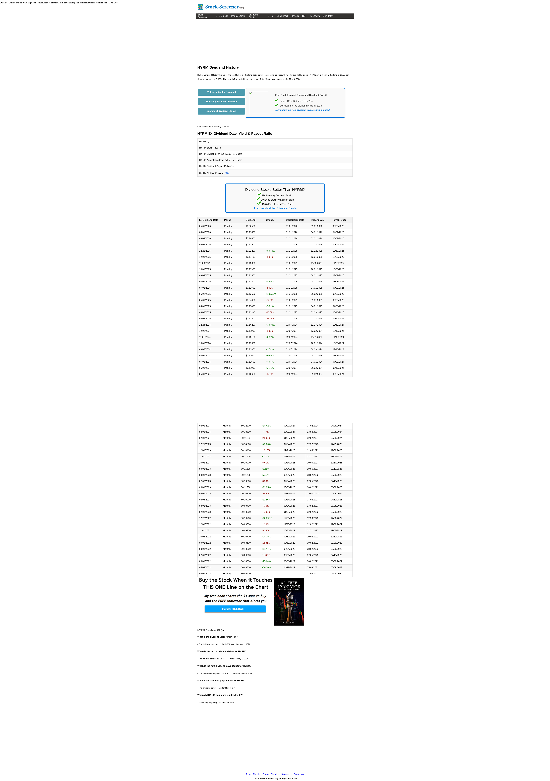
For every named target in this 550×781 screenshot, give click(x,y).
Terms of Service (253, 774)
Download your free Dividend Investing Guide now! (302, 110)
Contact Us (287, 774)
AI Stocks (315, 16)
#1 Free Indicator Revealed (221, 92)
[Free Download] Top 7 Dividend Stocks (275, 208)
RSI (304, 16)
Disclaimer (275, 774)
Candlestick (282, 16)
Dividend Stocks (253, 15)
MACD (295, 16)
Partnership (299, 774)
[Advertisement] (275, 40)
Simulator (328, 16)
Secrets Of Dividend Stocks (221, 111)
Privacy (266, 774)
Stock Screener (202, 15)
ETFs (270, 16)
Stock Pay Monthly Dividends (221, 101)
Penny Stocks (238, 16)
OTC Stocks (222, 16)
